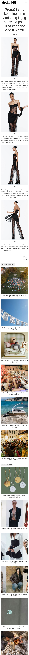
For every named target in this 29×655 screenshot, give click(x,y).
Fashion (14, 34)
